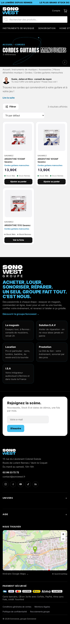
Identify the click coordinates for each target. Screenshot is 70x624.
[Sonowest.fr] (11, 10)
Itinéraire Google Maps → (15, 574)
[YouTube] (20, 484)
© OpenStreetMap (59, 574)
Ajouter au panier (18, 181)
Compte (56, 10)
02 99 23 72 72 (11, 472)
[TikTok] (28, 484)
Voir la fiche (18, 240)
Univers (8, 498)
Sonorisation (47, 28)
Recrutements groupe (40, 611)
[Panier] (65, 11)
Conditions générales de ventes (17, 606)
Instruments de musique (18, 28)
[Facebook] (13, 484)
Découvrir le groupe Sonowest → (21, 314)
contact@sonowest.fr (14, 476)
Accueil (6, 69)
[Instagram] (5, 484)
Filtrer (12, 106)
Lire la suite (9, 97)
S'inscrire (15, 428)
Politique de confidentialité (15, 611)
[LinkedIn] (35, 484)
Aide (5, 514)
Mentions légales (42, 606)
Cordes (28, 72)
